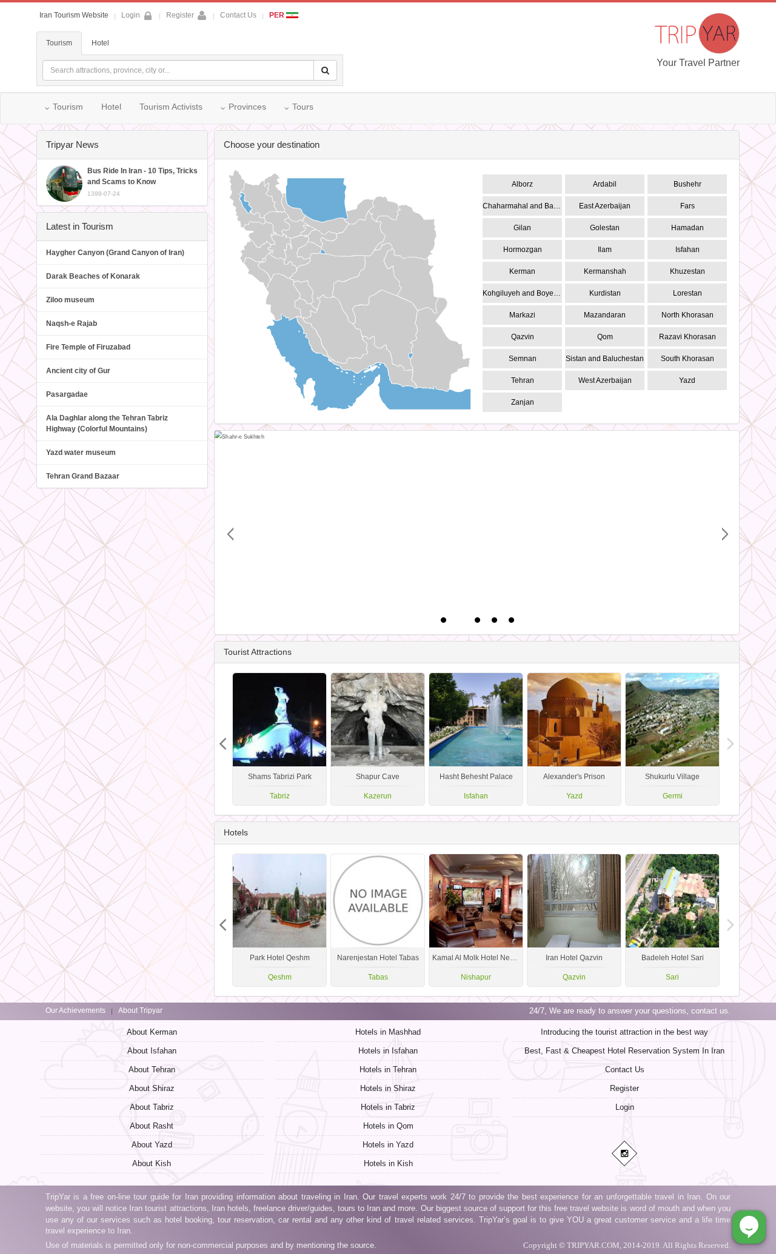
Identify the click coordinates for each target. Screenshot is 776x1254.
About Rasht (151, 1125)
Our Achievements (75, 1010)
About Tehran (152, 1069)
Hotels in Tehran (388, 1069)
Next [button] (223, 739)
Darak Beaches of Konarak (93, 276)
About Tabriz (152, 1107)
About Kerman (152, 1032)
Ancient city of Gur (78, 371)
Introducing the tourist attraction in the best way (624, 1032)
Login (624, 1107)
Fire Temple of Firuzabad (88, 347)
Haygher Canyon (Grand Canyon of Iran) (115, 252)
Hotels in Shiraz (388, 1088)
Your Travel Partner (698, 63)
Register (180, 15)
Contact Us (238, 15)
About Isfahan (151, 1050)
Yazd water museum (81, 452)
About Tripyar (140, 1010)
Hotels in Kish (388, 1163)
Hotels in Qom (388, 1125)
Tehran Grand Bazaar (82, 476)
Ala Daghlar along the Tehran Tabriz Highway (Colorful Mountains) (107, 423)
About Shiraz (152, 1088)
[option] (672, 739)
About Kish (151, 1163)
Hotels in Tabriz (388, 1107)
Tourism (59, 43)
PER (277, 15)
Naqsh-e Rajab (71, 323)
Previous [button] (730, 739)
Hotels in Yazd (388, 1144)
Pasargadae (67, 394)
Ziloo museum (70, 300)
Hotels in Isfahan (388, 1050)
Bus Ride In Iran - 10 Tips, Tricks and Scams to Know (142, 182)
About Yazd (152, 1144)
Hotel (100, 43)
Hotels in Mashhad (388, 1032)
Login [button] (130, 15)
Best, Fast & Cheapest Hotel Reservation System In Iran (624, 1050)
